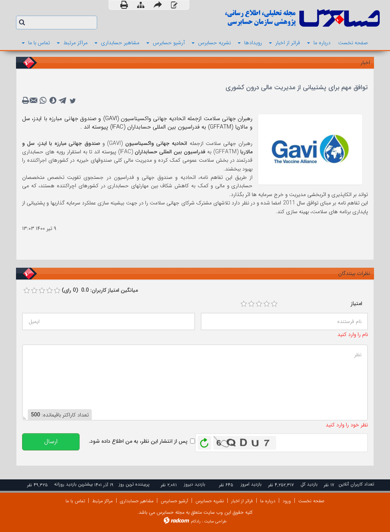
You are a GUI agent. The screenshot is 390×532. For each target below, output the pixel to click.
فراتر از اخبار (242, 501)
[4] (266, 304)
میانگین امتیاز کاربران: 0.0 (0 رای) (100, 290)
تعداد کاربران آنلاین (356, 484)
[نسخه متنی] (26, 100)
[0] (26, 290)
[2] (251, 304)
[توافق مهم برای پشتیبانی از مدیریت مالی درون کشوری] (310, 149)
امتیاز (356, 303)
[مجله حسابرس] (290, 18)
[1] (243, 304)
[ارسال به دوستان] (157, 5)
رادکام (196, 521)
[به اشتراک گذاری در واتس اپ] (43, 100)
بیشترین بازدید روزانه (73, 484)
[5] (274, 304)
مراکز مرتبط (102, 501)
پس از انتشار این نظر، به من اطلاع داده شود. (138, 441)
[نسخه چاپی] (124, 5)
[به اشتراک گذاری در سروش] (53, 100)
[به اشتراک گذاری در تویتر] (72, 100)
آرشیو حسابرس (174, 501)
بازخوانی (204, 440)
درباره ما (267, 501)
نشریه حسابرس (209, 501)
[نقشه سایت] (140, 5)
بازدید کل (309, 484)
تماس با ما (75, 501)
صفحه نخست (311, 501)
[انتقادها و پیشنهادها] (174, 5)
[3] (259, 304)
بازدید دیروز (194, 484)
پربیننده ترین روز (134, 484)
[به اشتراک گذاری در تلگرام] (62, 100)
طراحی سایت (215, 521)
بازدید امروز (251, 484)
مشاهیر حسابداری (136, 501)
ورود (287, 501)
